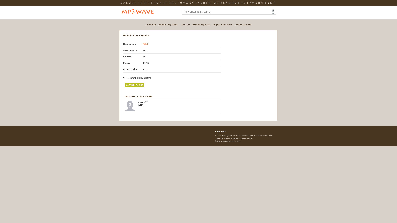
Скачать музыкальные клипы (228, 141)
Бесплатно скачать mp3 (142, 13)
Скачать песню (134, 85)
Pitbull (145, 44)
